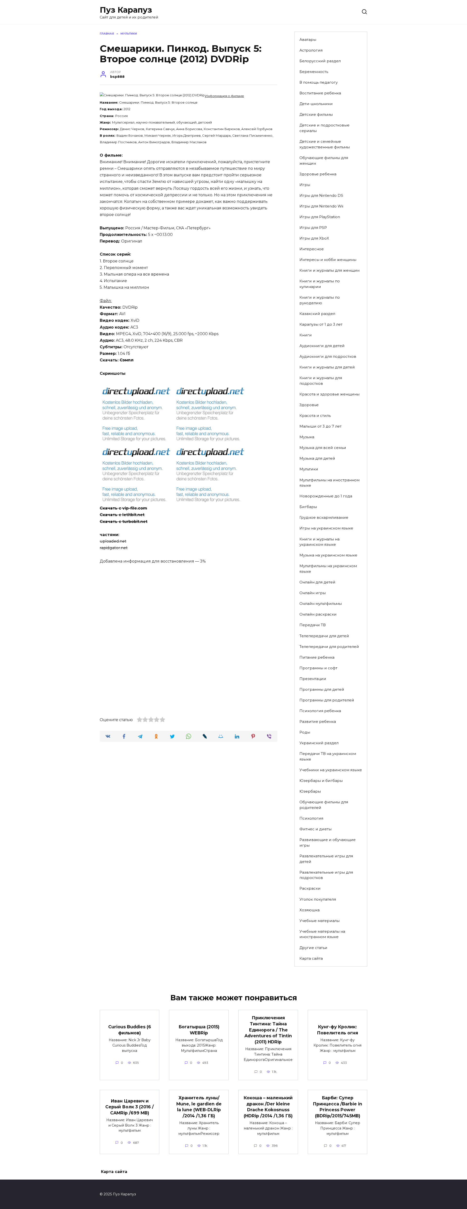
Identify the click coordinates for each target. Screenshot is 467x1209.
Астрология (311, 50)
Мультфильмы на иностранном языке (329, 483)
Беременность (313, 71)
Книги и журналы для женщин (329, 270)
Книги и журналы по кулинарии (319, 284)
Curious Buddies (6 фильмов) (129, 1029)
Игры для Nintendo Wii (321, 206)
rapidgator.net (114, 548)
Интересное (311, 249)
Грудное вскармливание (323, 517)
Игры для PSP (313, 227)
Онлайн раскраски (318, 614)
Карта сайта (311, 958)
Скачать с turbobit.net (123, 521)
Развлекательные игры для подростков (326, 875)
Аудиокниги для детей (322, 345)
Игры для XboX (314, 238)
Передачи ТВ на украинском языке (327, 756)
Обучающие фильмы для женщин (323, 160)
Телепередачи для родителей (329, 646)
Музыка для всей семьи (322, 447)
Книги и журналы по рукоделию (319, 300)
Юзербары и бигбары (321, 780)
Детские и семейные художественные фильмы (324, 144)
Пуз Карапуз (126, 10)
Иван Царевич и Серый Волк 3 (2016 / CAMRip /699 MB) (129, 1106)
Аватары (307, 39)
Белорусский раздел (320, 61)
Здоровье (309, 405)
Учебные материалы (319, 920)
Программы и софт (318, 668)
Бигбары (308, 506)
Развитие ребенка (317, 721)
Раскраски (310, 888)
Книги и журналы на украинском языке (319, 542)
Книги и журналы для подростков (320, 381)
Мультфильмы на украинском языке (328, 569)
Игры (304, 184)
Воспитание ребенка (320, 93)
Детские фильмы (316, 114)
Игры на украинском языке (326, 528)
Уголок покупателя (317, 899)
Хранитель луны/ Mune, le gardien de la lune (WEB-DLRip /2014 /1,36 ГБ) (199, 1106)
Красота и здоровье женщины (329, 394)
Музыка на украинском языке (328, 555)
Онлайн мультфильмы (320, 603)
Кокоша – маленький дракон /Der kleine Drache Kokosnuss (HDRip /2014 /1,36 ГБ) (268, 1106)
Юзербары (310, 791)
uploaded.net (113, 541)
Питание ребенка (316, 657)
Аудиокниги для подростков (327, 356)
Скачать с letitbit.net (122, 514)
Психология (311, 818)
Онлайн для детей (317, 582)
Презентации (312, 678)
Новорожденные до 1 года (325, 496)
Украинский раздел (319, 743)
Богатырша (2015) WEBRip (199, 1029)
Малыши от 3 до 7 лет (320, 426)
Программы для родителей (326, 700)
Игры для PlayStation (319, 217)
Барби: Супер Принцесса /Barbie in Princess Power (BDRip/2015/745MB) (337, 1106)
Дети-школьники (316, 103)
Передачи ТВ (312, 625)
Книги (305, 335)
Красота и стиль (315, 415)
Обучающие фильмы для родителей (323, 805)
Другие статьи (313, 947)
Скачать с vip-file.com (123, 508)
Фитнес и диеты (315, 829)
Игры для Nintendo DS (321, 195)
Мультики (308, 469)
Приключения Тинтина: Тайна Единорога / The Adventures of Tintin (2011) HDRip (268, 1029)
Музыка (306, 437)
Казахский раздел (317, 313)
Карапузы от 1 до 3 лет (320, 324)
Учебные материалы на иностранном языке (322, 934)
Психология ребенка (320, 710)
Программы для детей (321, 689)
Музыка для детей (317, 458)
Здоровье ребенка (317, 174)
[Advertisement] (188, 605)
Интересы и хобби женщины (327, 259)
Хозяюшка (309, 910)
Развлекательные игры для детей (326, 859)
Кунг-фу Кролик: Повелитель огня (337, 1029)
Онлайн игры (312, 593)
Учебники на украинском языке (330, 770)
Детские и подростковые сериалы (324, 128)
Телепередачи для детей (324, 636)
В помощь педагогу (318, 82)
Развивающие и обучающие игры (327, 842)
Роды (304, 732)
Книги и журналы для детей (327, 367)
